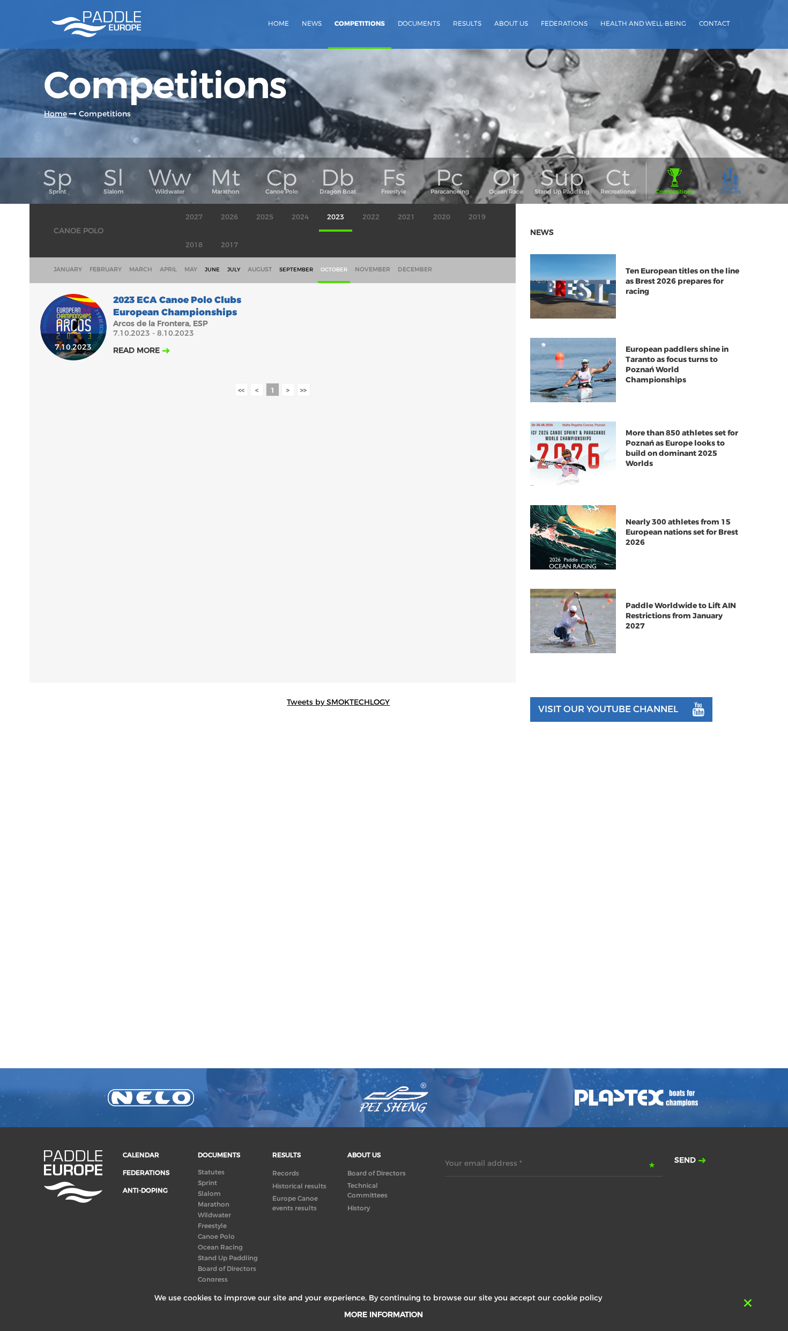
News (312, 23)
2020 (441, 217)
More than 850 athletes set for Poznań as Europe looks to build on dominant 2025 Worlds (682, 448)
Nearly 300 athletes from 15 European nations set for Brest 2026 (682, 532)
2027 (194, 217)
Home (278, 23)
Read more (136, 350)
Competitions (359, 23)
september (296, 269)
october (334, 269)
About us (511, 23)
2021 (406, 217)
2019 (477, 217)
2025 (264, 217)
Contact (714, 23)
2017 (229, 245)
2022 (371, 217)
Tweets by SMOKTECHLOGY (338, 702)
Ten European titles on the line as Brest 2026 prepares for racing (682, 281)
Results (467, 23)
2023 (335, 217)
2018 (194, 245)
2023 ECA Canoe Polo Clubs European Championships (177, 306)
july (233, 269)
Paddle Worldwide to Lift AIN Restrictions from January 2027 (681, 616)
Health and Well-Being (643, 23)
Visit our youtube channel (608, 709)
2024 (300, 217)
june (212, 269)
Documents (419, 23)
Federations (564, 23)
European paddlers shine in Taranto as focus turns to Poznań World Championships (677, 364)
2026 (229, 217)
